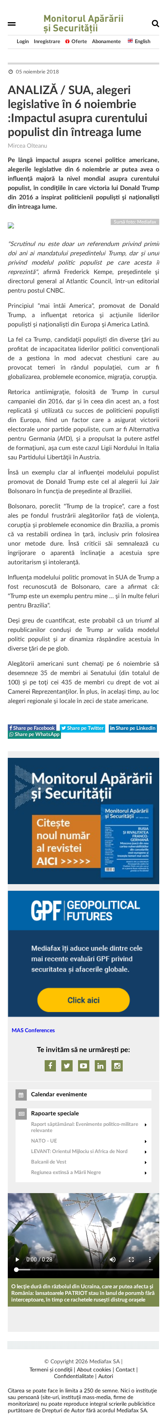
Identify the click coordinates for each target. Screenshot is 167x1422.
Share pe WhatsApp (36, 734)
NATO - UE (44, 1141)
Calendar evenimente (59, 1094)
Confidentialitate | (75, 1376)
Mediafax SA (104, 1361)
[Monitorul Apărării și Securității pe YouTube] (83, 1065)
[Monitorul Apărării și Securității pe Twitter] (67, 1065)
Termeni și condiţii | (52, 1370)
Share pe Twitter (85, 728)
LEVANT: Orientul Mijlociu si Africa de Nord (79, 1151)
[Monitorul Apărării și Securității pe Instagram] (117, 1065)
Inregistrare (47, 41)
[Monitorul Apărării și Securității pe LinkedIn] (100, 1065)
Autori (105, 1376)
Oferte (79, 41)
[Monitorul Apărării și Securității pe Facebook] (50, 1065)
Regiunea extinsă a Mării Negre (66, 1172)
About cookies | (95, 1370)
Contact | (127, 1370)
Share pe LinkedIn (135, 728)
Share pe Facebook (33, 728)
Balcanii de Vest (48, 1162)
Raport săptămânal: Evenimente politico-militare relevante (84, 1127)
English (142, 41)
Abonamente (106, 41)
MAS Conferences (33, 1030)
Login (23, 41)
